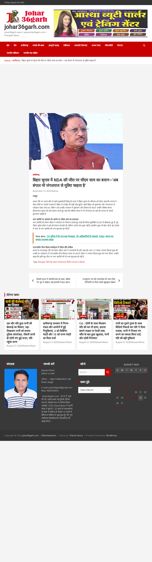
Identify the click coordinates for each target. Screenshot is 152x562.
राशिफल (66, 45)
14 (140, 386)
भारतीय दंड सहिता (30, 53)
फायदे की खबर (38, 45)
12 (131, 386)
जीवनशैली (109, 45)
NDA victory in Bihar (76, 262)
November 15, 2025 (42, 191)
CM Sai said (51, 262)
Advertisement (49, 435)
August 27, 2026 (14, 346)
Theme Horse (76, 435)
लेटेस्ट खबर (13, 295)
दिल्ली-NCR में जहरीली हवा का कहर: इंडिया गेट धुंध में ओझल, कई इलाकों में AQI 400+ (53, 281)
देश (15, 45)
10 (122, 386)
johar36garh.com (27, 26)
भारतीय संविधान (13, 53)
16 (117, 392)
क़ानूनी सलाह (54, 45)
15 (145, 386)
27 (136, 397)
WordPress (111, 435)
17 (122, 392)
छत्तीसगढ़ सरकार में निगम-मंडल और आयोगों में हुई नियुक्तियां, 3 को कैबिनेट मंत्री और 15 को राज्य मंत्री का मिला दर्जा (57, 331)
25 (127, 397)
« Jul (117, 408)
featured (61, 262)
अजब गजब (96, 45)
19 (131, 392)
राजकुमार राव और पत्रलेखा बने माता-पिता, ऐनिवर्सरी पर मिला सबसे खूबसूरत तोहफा (99, 281)
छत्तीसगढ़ (24, 45)
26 (131, 397)
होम (8, 45)
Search (108, 372)
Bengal (41, 262)
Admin (55, 191)
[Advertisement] (76, 91)
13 (136, 386)
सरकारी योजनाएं (80, 45)
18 (127, 392)
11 (127, 386)
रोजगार (120, 45)
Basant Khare (29, 346)
